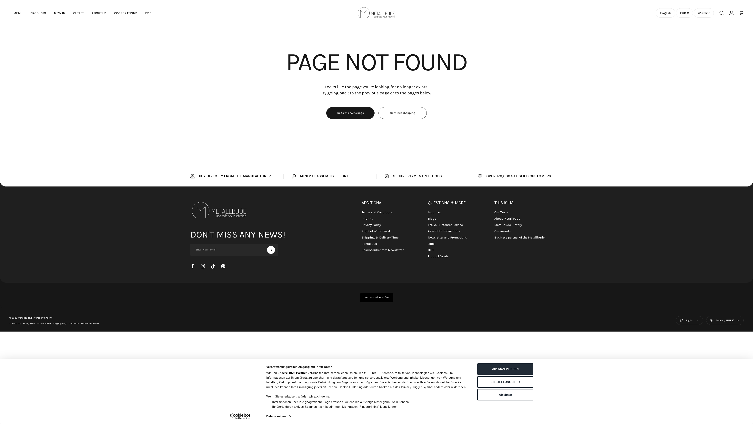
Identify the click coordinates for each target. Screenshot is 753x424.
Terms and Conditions (377, 212)
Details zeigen (276, 416)
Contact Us (369, 244)
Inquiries (434, 212)
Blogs (432, 218)
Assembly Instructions (444, 231)
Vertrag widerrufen (377, 297)
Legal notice (74, 323)
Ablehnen (505, 394)
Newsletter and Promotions (447, 237)
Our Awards (502, 231)
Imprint (367, 218)
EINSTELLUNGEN (503, 382)
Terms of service (44, 323)
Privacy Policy (371, 225)
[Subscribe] (271, 250)
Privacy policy (29, 323)
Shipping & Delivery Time (380, 237)
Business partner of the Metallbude (519, 237)
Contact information (90, 323)
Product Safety (438, 256)
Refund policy (15, 323)
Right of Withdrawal (376, 231)
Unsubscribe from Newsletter (383, 250)
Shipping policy (59, 323)
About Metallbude (507, 218)
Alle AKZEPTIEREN (505, 369)
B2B (431, 250)
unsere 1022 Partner (292, 373)
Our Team (501, 212)
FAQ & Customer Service (445, 225)
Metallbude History (508, 225)
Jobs (431, 244)
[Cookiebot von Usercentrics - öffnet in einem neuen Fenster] (240, 416)
